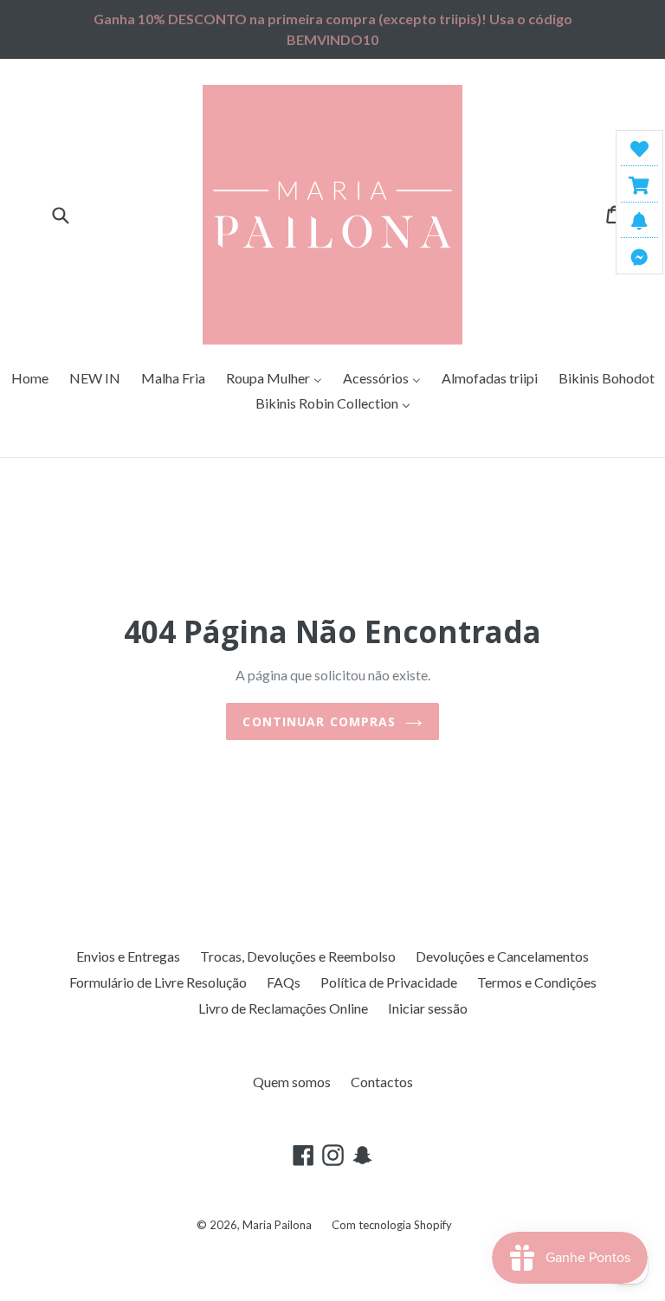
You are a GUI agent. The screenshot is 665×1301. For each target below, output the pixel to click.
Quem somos (292, 1081)
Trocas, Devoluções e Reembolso (298, 956)
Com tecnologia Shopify (392, 1225)
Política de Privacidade (388, 982)
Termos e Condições (537, 982)
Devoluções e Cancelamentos (502, 956)
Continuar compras (319, 721)
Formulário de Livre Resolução (158, 982)
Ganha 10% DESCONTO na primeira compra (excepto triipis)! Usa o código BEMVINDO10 (333, 29)
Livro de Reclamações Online (283, 1008)
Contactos (382, 1081)
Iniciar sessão (428, 1008)
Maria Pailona (277, 1225)
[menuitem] (30, 378)
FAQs (283, 982)
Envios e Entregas (128, 956)
